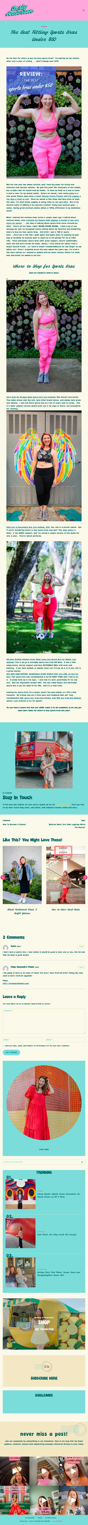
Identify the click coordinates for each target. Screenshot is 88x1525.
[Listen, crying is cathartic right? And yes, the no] (73, 1500)
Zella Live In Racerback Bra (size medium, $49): (28, 527)
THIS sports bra (27, 698)
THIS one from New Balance (68, 698)
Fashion (44, 26)
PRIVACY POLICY (50, 1517)
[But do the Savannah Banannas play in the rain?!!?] (14, 1471)
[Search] (82, 1162)
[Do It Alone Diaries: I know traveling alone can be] (44, 1471)
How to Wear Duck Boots (66, 909)
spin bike (63, 202)
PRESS (40, 1517)
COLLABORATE (29, 1517)
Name (7, 1040)
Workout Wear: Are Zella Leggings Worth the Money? (67, 824)
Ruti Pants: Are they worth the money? (56, 1235)
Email (49, 1040)
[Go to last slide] (2, 877)
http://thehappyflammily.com (16, 983)
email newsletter (62, 805)
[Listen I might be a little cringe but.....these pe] (44, 1500)
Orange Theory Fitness (52, 196)
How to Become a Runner (14, 822)
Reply (82, 946)
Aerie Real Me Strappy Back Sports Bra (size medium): (31, 397)
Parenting (42, 1269)
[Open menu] (83, 10)
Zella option (68, 530)
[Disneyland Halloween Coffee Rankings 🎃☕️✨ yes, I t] (73, 1471)
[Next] (85, 877)
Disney (40, 1191)
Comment (8, 1011)
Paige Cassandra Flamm (22, 967)
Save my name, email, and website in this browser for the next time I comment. (37, 1046)
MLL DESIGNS (57, 1521)
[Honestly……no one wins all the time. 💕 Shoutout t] (14, 1500)
